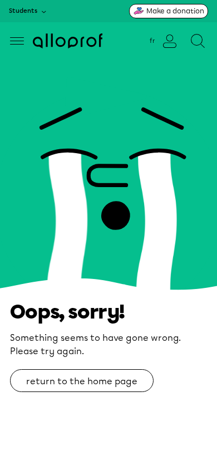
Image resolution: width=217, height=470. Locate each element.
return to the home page (81, 381)
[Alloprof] (67, 41)
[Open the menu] (17, 41)
